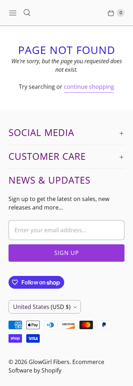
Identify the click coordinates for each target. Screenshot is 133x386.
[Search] (27, 12)
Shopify (51, 370)
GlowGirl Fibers (49, 362)
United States (42, 307)
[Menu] (13, 12)
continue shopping (89, 87)
